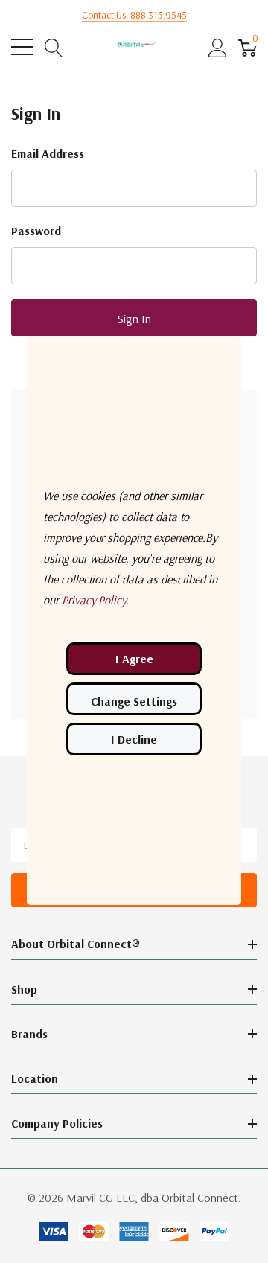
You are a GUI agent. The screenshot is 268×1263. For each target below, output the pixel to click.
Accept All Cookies (134, 658)
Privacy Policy (94, 599)
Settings (134, 698)
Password (36, 230)
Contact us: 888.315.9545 (134, 15)
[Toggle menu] (22, 47)
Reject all (134, 739)
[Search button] (54, 47)
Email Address (47, 153)
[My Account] (217, 47)
